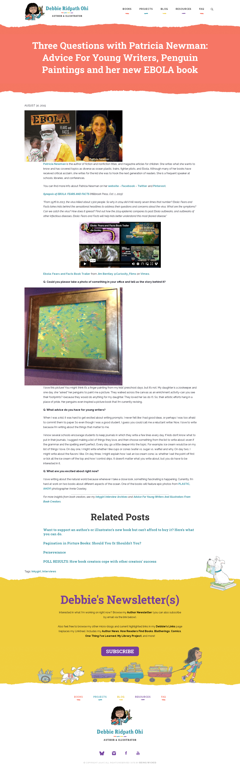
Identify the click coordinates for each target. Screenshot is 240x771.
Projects (146, 9)
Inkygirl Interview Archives (112, 496)
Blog (164, 9)
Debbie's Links (165, 626)
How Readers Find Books (136, 631)
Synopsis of (66, 194)
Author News (110, 631)
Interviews (49, 571)
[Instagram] (114, 753)
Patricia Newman (54, 164)
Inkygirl (36, 571)
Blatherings (162, 631)
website (113, 186)
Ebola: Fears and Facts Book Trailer (66, 273)
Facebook (128, 186)
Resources (183, 9)
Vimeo (145, 273)
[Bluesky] (101, 753)
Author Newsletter (140, 612)
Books (127, 9)
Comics (176, 631)
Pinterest (159, 186)
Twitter (142, 186)
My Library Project (129, 635)
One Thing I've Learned (100, 635)
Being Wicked (147, 763)
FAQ (201, 9)
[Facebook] (126, 753)
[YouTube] (138, 753)
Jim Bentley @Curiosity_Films (116, 273)
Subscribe (120, 651)
